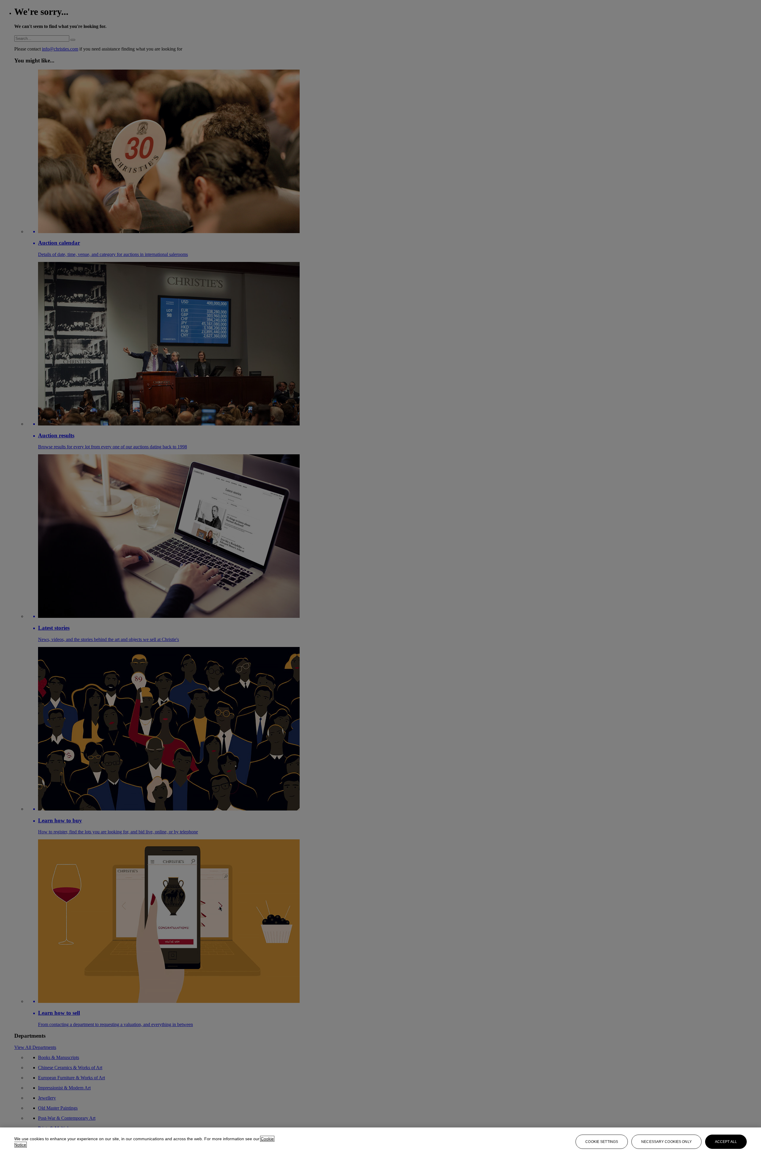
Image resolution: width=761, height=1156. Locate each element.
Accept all (726, 1142)
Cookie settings (601, 1142)
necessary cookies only (666, 1142)
